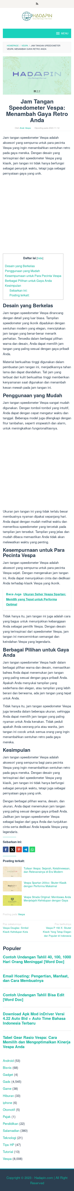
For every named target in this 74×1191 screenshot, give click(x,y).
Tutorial (8, 1151)
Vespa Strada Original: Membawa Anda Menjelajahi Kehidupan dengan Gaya (47, 898)
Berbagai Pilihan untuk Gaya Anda (28, 280)
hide (40, 258)
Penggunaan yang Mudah (22, 270)
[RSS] (37, 4)
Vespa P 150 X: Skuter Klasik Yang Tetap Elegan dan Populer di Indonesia (57, 929)
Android (8, 1060)
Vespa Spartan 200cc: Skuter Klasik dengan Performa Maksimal (45, 884)
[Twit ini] (12, 849)
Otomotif (9, 1109)
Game (7, 1088)
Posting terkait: (19, 295)
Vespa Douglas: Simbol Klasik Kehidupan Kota (15, 928)
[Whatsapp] (32, 849)
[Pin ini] (19, 849)
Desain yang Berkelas (20, 266)
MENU (64, 33)
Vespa (21, 914)
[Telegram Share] (25, 849)
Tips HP (8, 1144)
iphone (7, 1102)
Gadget (8, 1074)
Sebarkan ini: (18, 290)
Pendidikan (10, 1123)
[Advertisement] (37, 215)
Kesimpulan (13, 285)
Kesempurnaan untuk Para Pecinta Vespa (33, 275)
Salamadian (11, 1130)
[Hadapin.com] (37, 15)
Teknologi (9, 1137)
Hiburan (8, 1095)
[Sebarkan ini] (6, 849)
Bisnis (7, 1067)
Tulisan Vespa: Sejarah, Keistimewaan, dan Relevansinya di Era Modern (47, 870)
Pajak (7, 1116)
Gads (6, 1081)
